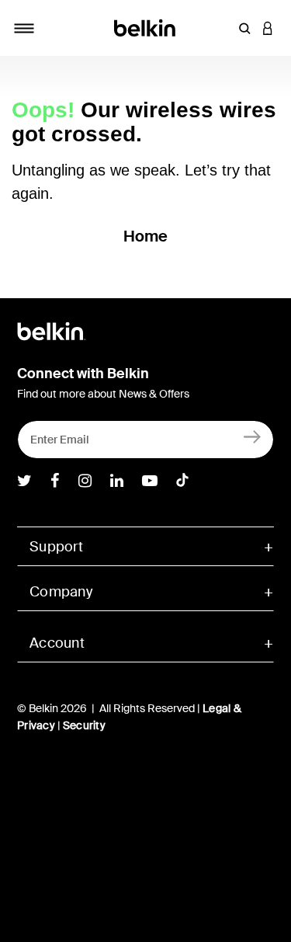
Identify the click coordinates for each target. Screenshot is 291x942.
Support (56, 546)
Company (60, 591)
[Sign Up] (252, 436)
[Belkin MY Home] (145, 27)
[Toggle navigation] (24, 28)
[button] (244, 28)
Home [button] (145, 236)
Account (57, 643)
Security (84, 725)
